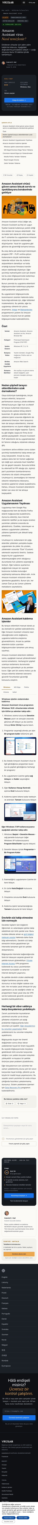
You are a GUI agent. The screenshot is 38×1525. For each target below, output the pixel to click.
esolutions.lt (6, 1453)
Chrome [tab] (6, 692)
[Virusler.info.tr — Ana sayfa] (8, 2)
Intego (14, 310)
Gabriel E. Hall (11, 62)
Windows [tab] (6, 687)
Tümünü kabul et (9, 1518)
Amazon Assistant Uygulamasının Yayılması (17, 140)
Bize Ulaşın (5, 1501)
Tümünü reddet (23, 1518)
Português (6, 1314)
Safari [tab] (15, 692)
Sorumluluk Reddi (7, 1494)
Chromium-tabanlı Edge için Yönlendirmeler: (18, 153)
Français (5, 1303)
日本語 (4, 1355)
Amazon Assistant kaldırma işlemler (15, 143)
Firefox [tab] (26, 687)
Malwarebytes (26, 310)
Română (5, 1361)
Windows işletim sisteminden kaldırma (17, 147)
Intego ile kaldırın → (19, 100)
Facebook (5, 1456)
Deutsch (5, 1298)
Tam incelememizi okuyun (19, 1201)
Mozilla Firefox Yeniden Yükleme (15, 157)
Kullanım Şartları (7, 1487)
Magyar (5, 1345)
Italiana (4, 1308)
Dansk (4, 1319)
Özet (4, 131)
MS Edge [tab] (17, 687)
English (4, 1277)
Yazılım (4, 1468)
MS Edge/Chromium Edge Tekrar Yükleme (18, 150)
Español (5, 1324)
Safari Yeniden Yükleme (12, 163)
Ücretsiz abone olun (19, 1254)
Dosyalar (4, 1472)
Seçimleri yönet (8, 1521)
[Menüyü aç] (24, 2)
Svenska (5, 1329)
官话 (3, 1350)
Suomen (5, 1334)
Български (6, 1366)
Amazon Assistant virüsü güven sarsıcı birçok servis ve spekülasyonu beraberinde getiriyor (18, 127)
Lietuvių (5, 1282)
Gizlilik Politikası (7, 1491)
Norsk (4, 1340)
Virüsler (4, 1465)
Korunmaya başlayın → (19, 1195)
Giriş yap (32, 2)
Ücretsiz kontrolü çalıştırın (19, 1418)
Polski (4, 1293)
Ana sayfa (5, 10)
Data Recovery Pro (13, 1088)
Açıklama (4, 1498)
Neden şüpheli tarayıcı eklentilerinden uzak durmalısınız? (17, 136)
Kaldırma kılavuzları (20, 10)
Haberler (4, 1475)
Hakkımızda (5, 1484)
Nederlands (6, 1288)
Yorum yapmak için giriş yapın (19, 1144)
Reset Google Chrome (11, 160)
